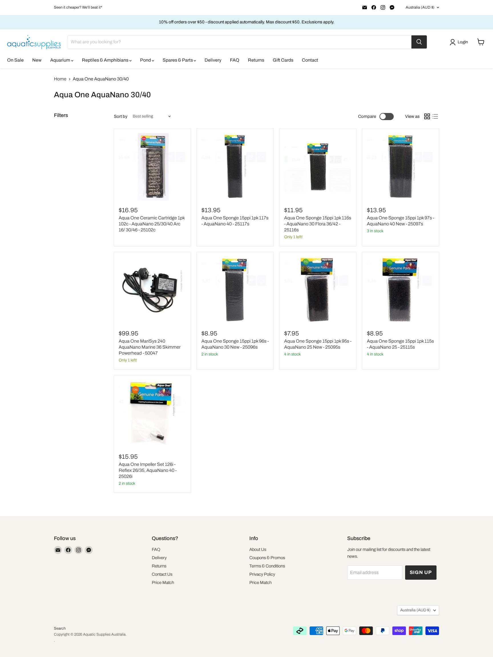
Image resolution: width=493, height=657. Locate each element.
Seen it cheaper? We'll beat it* (78, 7)
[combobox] (239, 41)
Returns (256, 60)
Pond (146, 60)
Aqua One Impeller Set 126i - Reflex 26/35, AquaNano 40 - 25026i (148, 470)
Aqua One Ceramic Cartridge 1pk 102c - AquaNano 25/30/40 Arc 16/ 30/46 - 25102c (152, 223)
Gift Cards (283, 60)
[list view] (435, 116)
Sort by (121, 116)
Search (60, 628)
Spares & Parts (178, 60)
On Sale (15, 60)
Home (60, 78)
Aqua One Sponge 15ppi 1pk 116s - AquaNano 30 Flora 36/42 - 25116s (317, 223)
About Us (257, 549)
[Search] (419, 41)
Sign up (421, 572)
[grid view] (427, 116)
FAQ (234, 60)
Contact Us (162, 574)
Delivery (213, 60)
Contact (310, 60)
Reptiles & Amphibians (105, 60)
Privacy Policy (262, 574)
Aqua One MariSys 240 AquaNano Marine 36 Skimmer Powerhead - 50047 (150, 347)
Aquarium (60, 60)
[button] (460, 42)
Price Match (163, 582)
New (37, 60)
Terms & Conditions (267, 566)
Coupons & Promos (267, 557)
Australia (420, 7)
